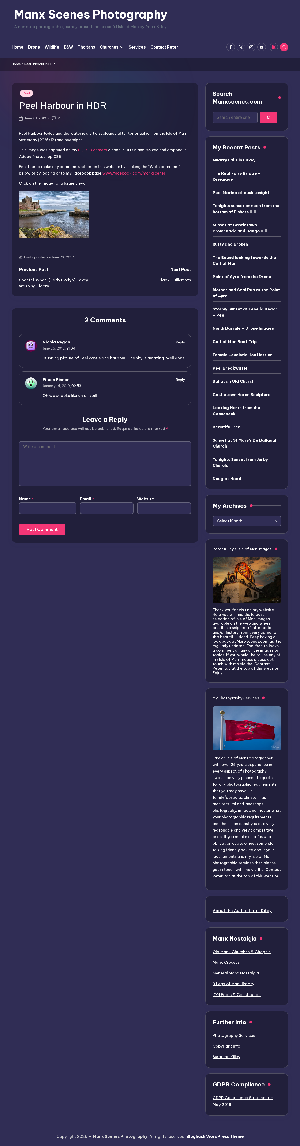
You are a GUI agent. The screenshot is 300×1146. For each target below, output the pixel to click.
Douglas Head (227, 478)
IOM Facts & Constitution (237, 994)
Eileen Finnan (56, 379)
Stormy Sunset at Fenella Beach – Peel (245, 312)
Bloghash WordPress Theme (215, 1136)
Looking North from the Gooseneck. (236, 410)
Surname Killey (226, 1056)
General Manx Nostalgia (236, 973)
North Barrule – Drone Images (243, 328)
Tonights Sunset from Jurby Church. (240, 462)
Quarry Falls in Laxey (234, 160)
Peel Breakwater (230, 368)
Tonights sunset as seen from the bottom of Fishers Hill (246, 208)
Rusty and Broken (230, 244)
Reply (180, 342)
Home (16, 64)
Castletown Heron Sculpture (241, 394)
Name (26, 498)
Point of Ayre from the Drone (242, 276)
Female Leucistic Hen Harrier (242, 354)
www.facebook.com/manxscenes (134, 173)
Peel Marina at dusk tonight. (241, 192)
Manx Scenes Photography (90, 14)
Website (145, 498)
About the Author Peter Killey (242, 910)
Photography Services (234, 1035)
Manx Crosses (226, 962)
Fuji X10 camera (92, 150)
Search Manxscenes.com (237, 97)
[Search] (268, 117)
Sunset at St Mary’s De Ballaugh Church (245, 443)
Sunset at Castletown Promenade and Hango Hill (240, 228)
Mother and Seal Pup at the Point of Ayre (246, 293)
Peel (26, 93)
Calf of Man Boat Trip (235, 341)
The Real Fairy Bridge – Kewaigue (237, 176)
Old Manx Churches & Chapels (242, 951)
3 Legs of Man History (233, 983)
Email (87, 498)
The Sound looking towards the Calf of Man (244, 260)
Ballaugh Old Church (234, 381)
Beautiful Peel (227, 426)
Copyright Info (226, 1046)
